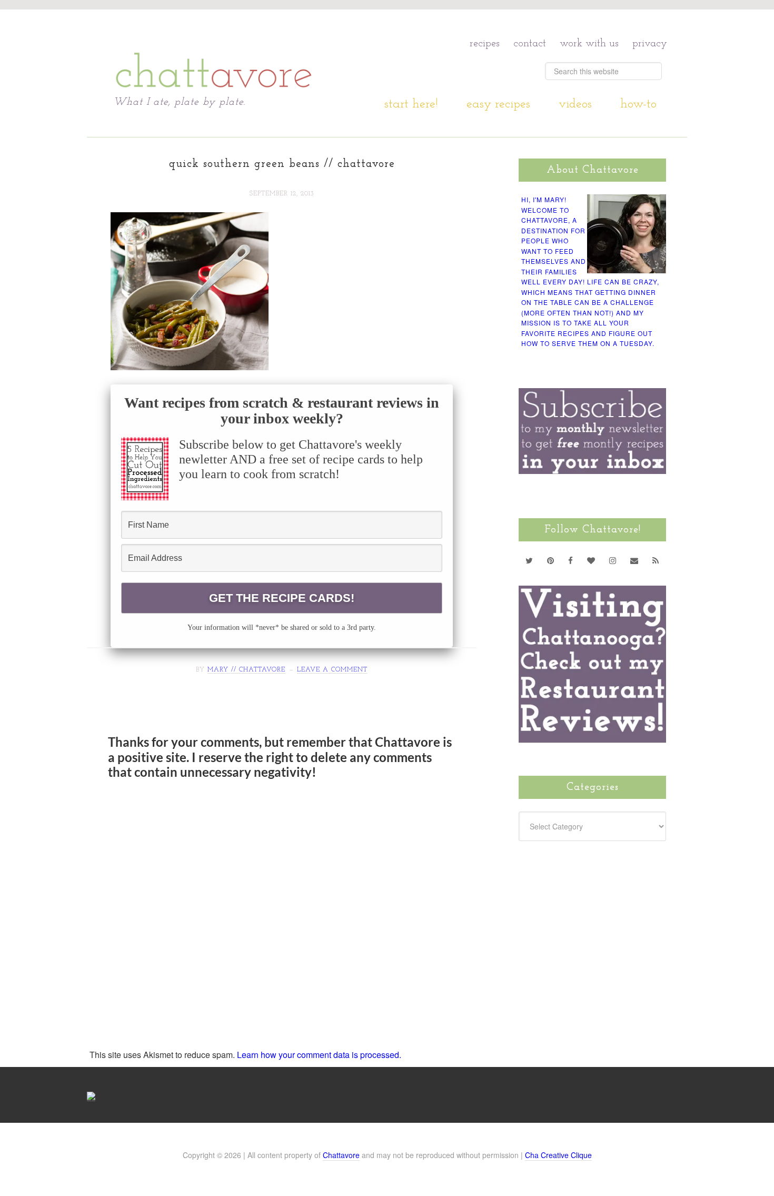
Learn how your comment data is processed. (319, 1055)
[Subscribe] (656, 560)
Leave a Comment (332, 670)
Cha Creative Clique (558, 1155)
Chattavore (214, 52)
